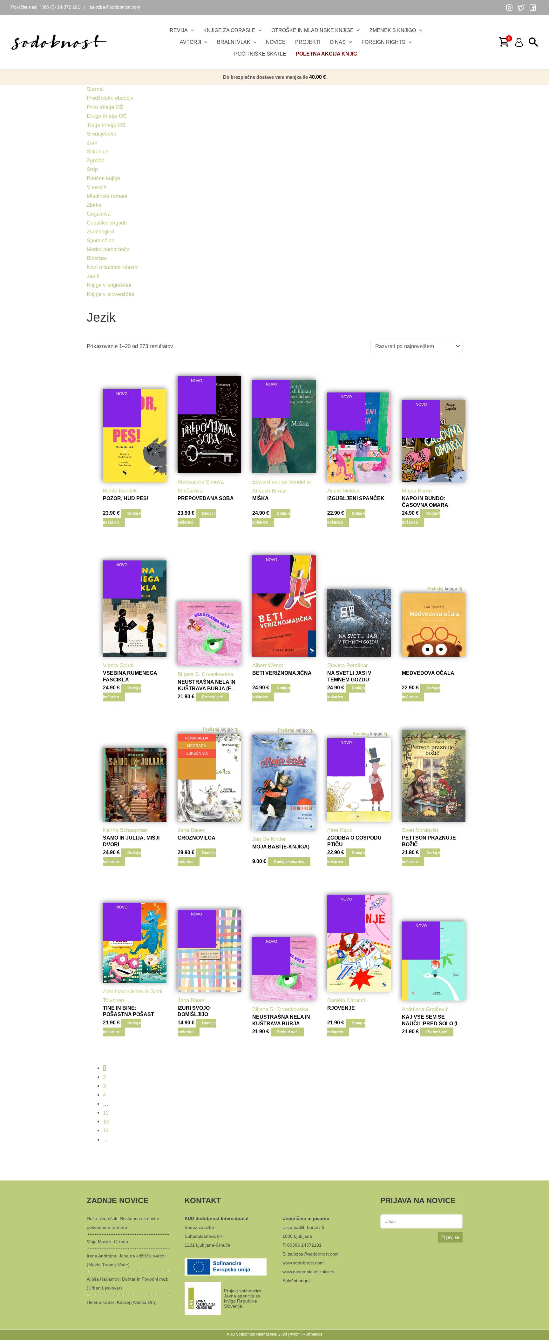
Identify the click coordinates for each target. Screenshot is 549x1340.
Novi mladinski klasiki (113, 267)
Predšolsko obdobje (110, 98)
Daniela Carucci (346, 1000)
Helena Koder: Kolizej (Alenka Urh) (122, 1302)
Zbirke (94, 205)
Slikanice (97, 152)
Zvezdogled (100, 232)
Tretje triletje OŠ (106, 125)
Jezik (93, 276)
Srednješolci (101, 134)
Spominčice (100, 241)
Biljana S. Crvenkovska (205, 674)
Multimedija (312, 1334)
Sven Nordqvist (420, 830)
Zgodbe (95, 160)
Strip (92, 169)
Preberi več (212, 697)
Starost (95, 89)
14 (106, 1131)
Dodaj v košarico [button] (122, 518)
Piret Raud (339, 830)
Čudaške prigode (107, 223)
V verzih (96, 187)
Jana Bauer (191, 830)
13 (106, 1122)
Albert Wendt (267, 665)
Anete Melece (343, 491)
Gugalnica (99, 214)
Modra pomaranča (108, 249)
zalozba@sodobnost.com (115, 7)
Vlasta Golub (118, 665)
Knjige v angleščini (109, 285)
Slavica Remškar (347, 665)
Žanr (92, 143)
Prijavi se (450, 1237)
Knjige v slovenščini (110, 294)
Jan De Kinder (269, 839)
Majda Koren (417, 491)
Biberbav (97, 258)
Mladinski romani (107, 196)
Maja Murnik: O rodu (107, 1241)
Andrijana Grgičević (425, 1009)
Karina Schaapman (125, 830)
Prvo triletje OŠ (105, 107)
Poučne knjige (103, 178)
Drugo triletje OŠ (106, 116)
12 (106, 1113)
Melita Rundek (120, 491)
